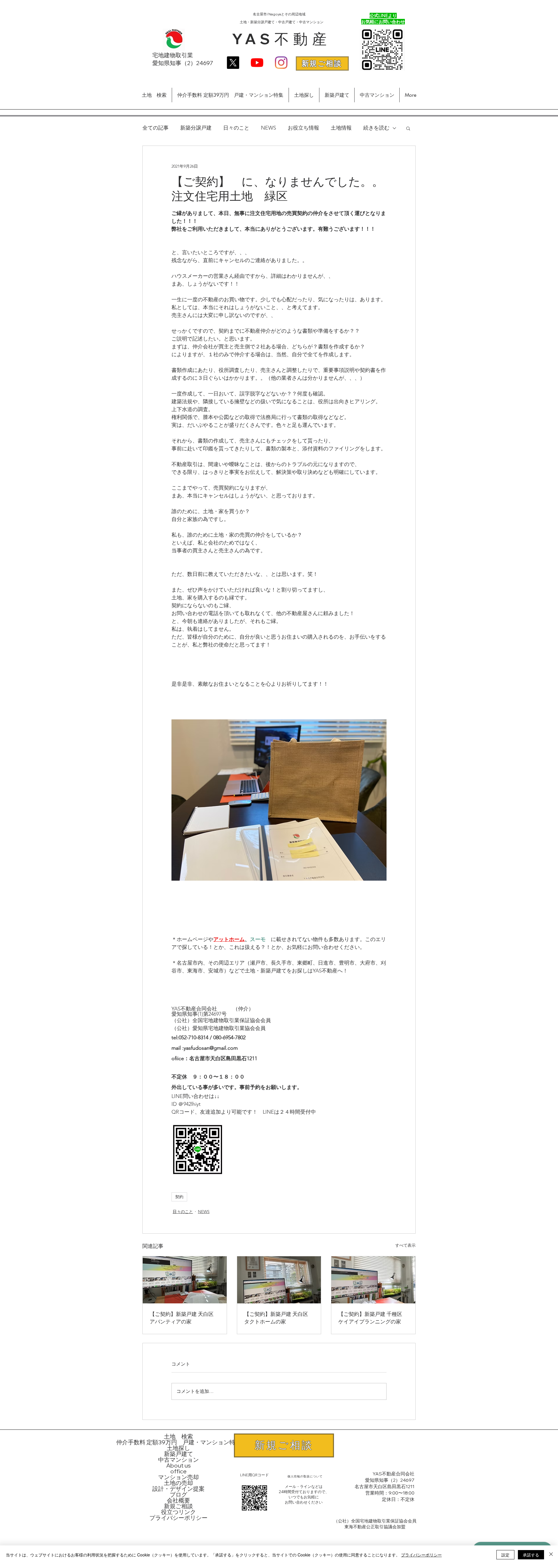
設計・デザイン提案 (178, 1489)
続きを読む (376, 128)
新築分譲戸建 (196, 128)
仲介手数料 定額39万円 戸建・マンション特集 (178, 1442)
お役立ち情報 (303, 128)
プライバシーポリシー (178, 1518)
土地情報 (341, 128)
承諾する (531, 1555)
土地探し (178, 1448)
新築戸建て (178, 1454)
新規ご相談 (178, 1506)
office (178, 1471)
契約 (179, 1196)
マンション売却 (178, 1477)
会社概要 (178, 1500)
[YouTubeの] (257, 62)
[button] (408, 128)
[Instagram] (281, 62)
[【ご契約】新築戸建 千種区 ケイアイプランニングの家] (373, 1279)
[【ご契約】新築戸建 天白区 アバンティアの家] (185, 1279)
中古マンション (178, 1460)
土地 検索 (178, 1436)
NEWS (268, 128)
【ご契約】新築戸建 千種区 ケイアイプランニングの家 (372, 1317)
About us (178, 1465)
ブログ (178, 1494)
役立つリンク (178, 1512)
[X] (233, 62)
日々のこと (236, 128)
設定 (505, 1555)
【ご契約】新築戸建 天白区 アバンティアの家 (184, 1317)
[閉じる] (551, 1554)
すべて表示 (405, 1245)
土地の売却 (178, 1483)
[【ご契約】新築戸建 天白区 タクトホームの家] (279, 1279)
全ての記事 (155, 128)
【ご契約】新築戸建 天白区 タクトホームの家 (278, 1317)
